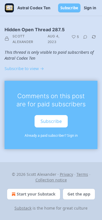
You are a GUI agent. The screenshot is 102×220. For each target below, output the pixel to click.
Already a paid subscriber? (51, 135)
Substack (22, 208)
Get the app (78, 194)
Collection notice (51, 180)
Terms (82, 174)
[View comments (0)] (85, 36)
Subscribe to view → (24, 68)
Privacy (66, 174)
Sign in (90, 7)
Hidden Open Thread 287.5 (35, 29)
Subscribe (69, 7)
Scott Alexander (22, 39)
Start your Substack (36, 194)
